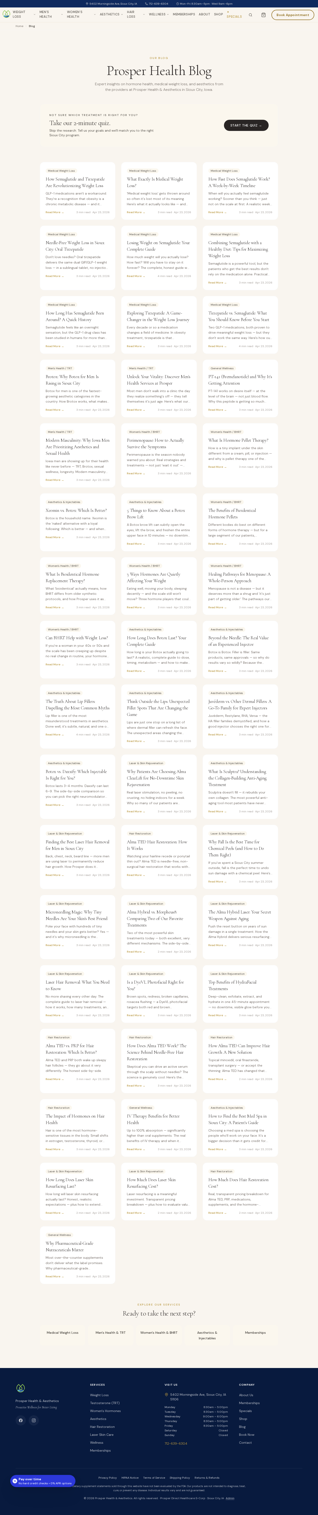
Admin (230, 1498)
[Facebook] (21, 1420)
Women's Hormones (105, 1411)
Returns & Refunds (207, 1478)
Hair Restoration (102, 1427)
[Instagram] (34, 1420)
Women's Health (75, 14)
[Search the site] (250, 15)
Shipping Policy (180, 1478)
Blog (242, 1427)
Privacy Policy (107, 1478)
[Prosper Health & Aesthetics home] (6, 14)
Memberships (184, 14)
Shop (218, 14)
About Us (246, 1395)
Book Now (246, 1435)
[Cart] (263, 15)
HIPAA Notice (130, 1478)
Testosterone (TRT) (105, 1403)
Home (19, 26)
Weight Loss (19, 14)
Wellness (157, 14)
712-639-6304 (158, 4)
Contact (245, 1442)
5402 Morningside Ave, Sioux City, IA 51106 (198, 1396)
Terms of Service (154, 1478)
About (204, 14)
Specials (245, 1411)
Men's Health (46, 14)
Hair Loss (131, 14)
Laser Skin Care (102, 1435)
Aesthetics (110, 14)
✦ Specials (234, 14)
